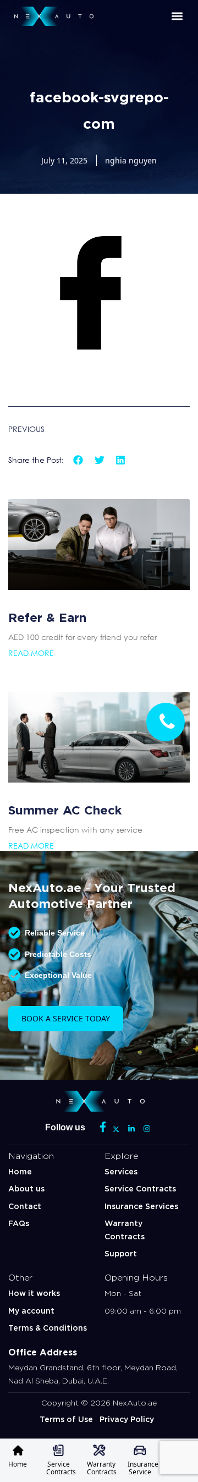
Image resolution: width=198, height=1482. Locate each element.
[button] (177, 16)
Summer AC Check (65, 808)
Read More (31, 653)
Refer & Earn (47, 616)
